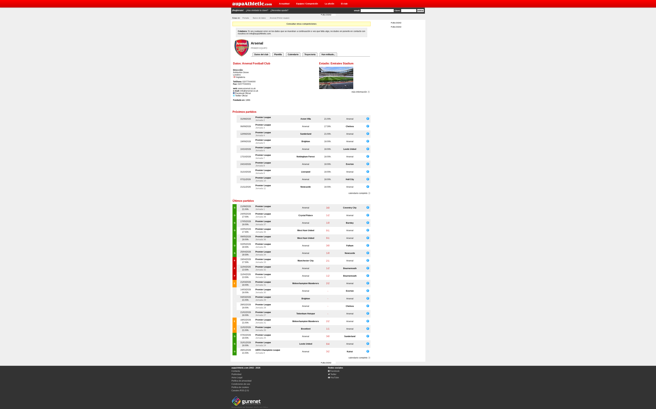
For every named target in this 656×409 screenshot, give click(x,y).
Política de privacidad (241, 381)
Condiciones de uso (240, 384)
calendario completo (357, 193)
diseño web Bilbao (249, 407)
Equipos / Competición (307, 4)
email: (357, 10)
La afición (329, 4)
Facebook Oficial (243, 93)
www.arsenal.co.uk (247, 88)
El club (344, 4)
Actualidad (284, 4)
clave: (397, 10)
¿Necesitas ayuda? (279, 10)
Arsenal (349, 119)
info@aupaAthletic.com (260, 33)
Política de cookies (240, 387)
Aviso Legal (236, 377)
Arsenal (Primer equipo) (279, 18)
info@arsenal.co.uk (249, 91)
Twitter (333, 374)
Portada (245, 18)
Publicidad (236, 374)
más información (359, 92)
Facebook (334, 371)
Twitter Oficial (241, 95)
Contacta (235, 371)
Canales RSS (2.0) (240, 390)
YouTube (334, 377)
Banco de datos (259, 18)
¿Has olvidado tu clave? (257, 10)
